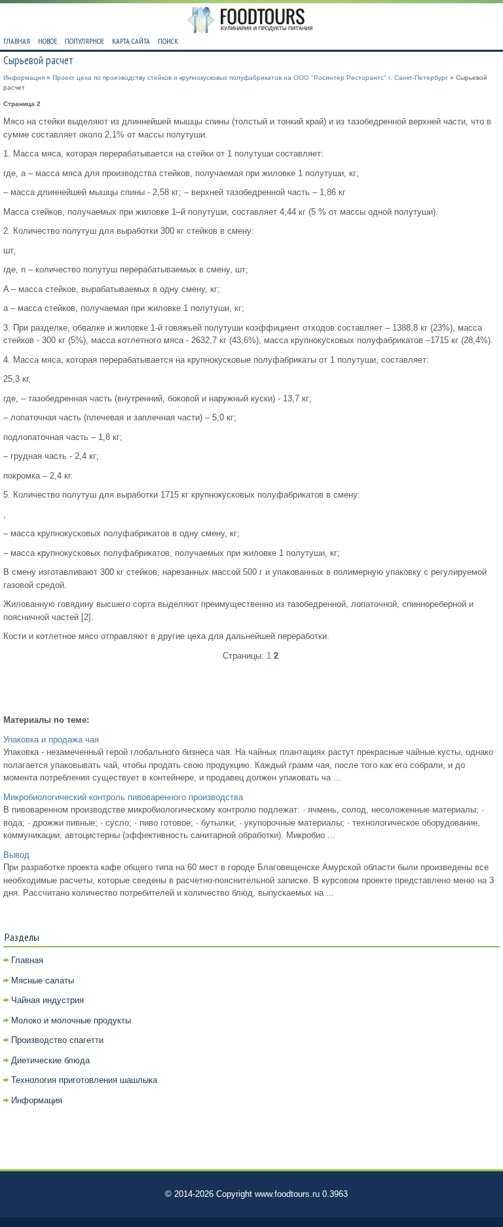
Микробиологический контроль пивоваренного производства (123, 797)
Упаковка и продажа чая (51, 739)
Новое (47, 41)
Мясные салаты (42, 980)
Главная (16, 41)
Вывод (16, 855)
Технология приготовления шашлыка (84, 1080)
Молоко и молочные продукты (71, 1020)
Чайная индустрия (47, 1000)
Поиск (168, 41)
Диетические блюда (50, 1060)
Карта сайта (131, 41)
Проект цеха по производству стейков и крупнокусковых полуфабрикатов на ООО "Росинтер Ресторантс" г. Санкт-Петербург (250, 77)
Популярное (84, 41)
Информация (24, 77)
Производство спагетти (57, 1040)
